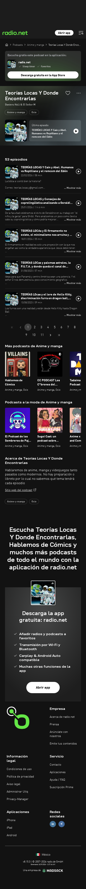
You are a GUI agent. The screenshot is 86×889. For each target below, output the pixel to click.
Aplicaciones (58, 772)
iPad (9, 827)
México (45, 854)
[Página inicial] (6, 44)
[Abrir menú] (80, 32)
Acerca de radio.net (62, 717)
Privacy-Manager (17, 799)
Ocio (34, 112)
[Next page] (50, 335)
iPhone (11, 820)
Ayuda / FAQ (57, 779)
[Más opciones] (78, 93)
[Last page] (59, 335)
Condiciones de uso (19, 769)
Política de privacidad (20, 776)
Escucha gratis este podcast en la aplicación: (37, 55)
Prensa (54, 724)
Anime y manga (16, 112)
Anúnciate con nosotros (59, 734)
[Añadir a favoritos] (67, 93)
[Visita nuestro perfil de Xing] (61, 824)
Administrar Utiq (17, 791)
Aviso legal (13, 784)
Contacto (55, 764)
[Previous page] (20, 327)
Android (12, 835)
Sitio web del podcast (18, 490)
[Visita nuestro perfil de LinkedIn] (52, 824)
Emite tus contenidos (63, 743)
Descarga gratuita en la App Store (43, 75)
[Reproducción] (75, 131)
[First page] (12, 327)
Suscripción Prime (61, 787)
